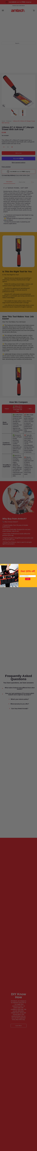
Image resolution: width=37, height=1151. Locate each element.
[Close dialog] (36, 564)
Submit (27, 578)
